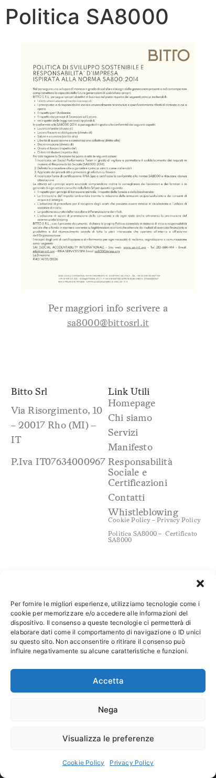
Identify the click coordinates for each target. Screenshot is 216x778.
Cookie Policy (83, 762)
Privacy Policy (132, 762)
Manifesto (130, 446)
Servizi (123, 432)
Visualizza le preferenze (108, 738)
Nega (108, 710)
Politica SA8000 (132, 533)
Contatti (126, 497)
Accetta (108, 681)
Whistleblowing (143, 511)
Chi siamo (130, 417)
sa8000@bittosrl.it (108, 322)
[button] (200, 583)
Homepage (132, 402)
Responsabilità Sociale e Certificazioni (140, 472)
